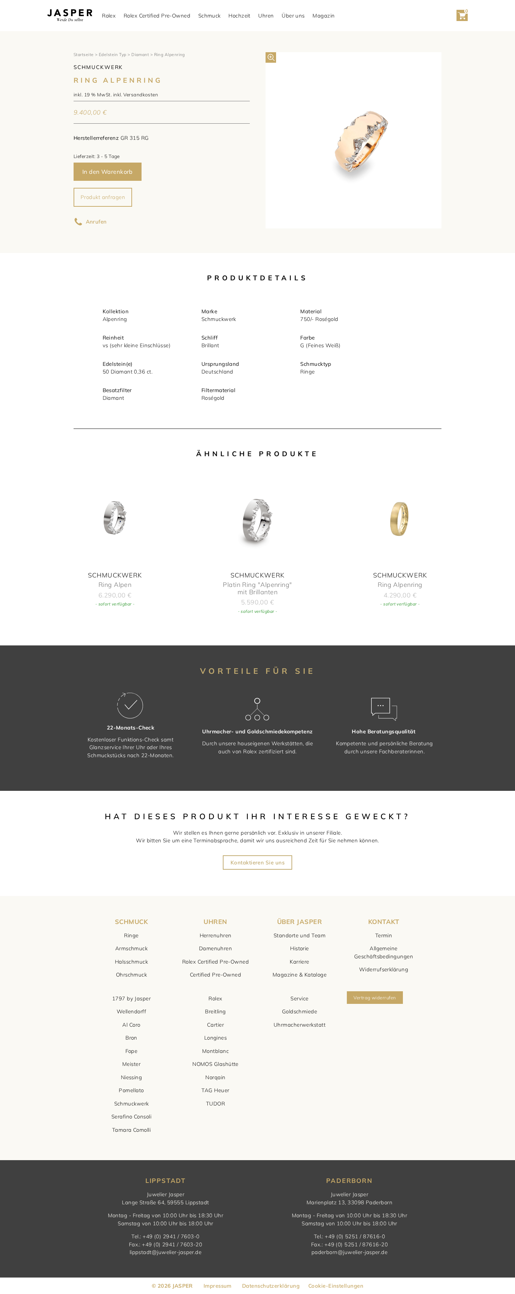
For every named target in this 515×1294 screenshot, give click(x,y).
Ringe (131, 935)
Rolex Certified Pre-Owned (157, 15)
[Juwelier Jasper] (69, 15)
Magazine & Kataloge (300, 974)
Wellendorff (131, 1011)
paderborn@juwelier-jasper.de (349, 1252)
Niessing (131, 1077)
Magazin (324, 15)
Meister (131, 1064)
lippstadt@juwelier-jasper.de (166, 1252)
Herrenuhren (216, 935)
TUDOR (215, 1103)
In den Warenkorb (107, 171)
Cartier (215, 1024)
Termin (383, 935)
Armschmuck (131, 948)
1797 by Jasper (131, 998)
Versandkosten (140, 94)
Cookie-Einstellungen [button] (335, 1285)
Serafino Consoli (131, 1116)
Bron (131, 1037)
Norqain (215, 1077)
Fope (131, 1051)
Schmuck (209, 15)
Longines (215, 1037)
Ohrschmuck (131, 974)
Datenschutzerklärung (271, 1285)
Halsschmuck (131, 961)
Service (299, 998)
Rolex (109, 15)
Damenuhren (215, 948)
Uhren (266, 15)
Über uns (293, 15)
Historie (299, 948)
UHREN (215, 922)
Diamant (140, 54)
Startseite (84, 54)
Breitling (215, 1011)
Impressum (218, 1285)
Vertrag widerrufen (374, 997)
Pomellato (131, 1090)
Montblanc (215, 1051)
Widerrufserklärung (383, 969)
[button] (271, 57)
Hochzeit (239, 15)
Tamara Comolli (131, 1130)
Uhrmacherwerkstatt (299, 1024)
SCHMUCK (131, 922)
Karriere (299, 961)
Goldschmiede (299, 1011)
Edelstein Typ (112, 54)
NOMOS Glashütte (215, 1064)
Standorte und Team (299, 935)
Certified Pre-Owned (215, 974)
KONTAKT (383, 922)
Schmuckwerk (131, 1103)
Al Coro (131, 1024)
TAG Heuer (215, 1090)
